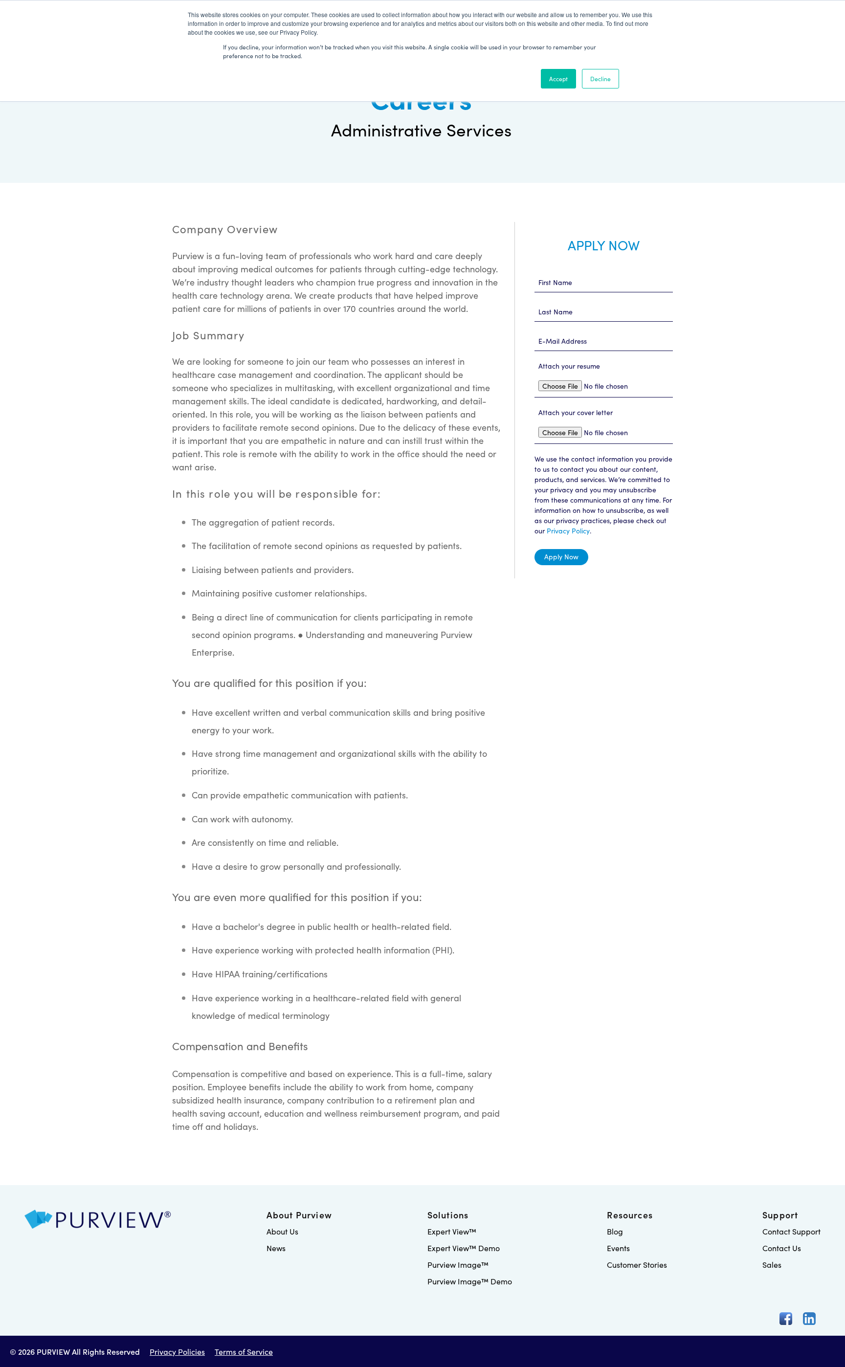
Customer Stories (637, 1264)
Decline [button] (600, 78)
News (276, 1247)
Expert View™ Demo (463, 1247)
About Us (282, 1231)
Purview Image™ (458, 1264)
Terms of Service (244, 1351)
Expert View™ (451, 1231)
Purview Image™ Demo (469, 1281)
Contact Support (791, 1231)
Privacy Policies (177, 1351)
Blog (615, 1231)
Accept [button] (558, 78)
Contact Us (781, 1247)
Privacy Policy (568, 530)
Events (618, 1247)
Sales (771, 1264)
